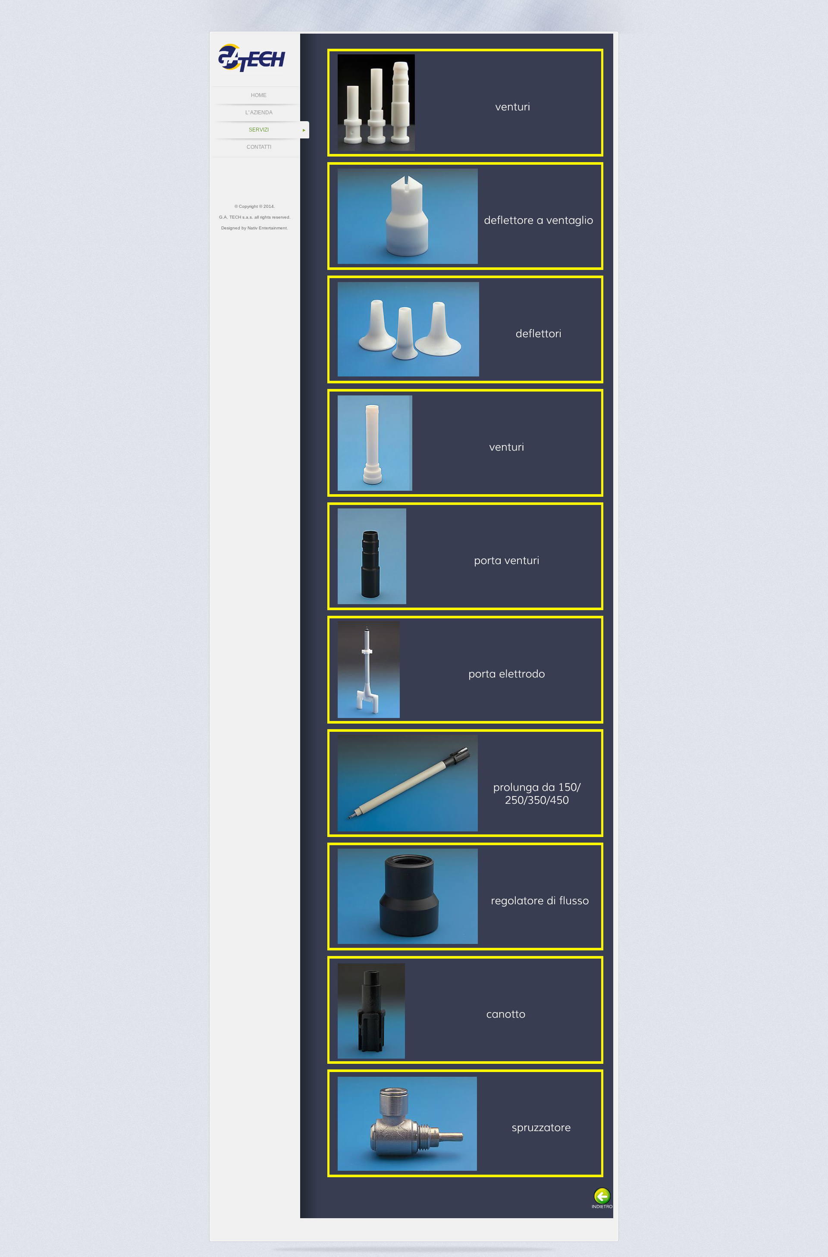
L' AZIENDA (259, 113)
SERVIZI (259, 130)
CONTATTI (259, 147)
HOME (259, 95)
